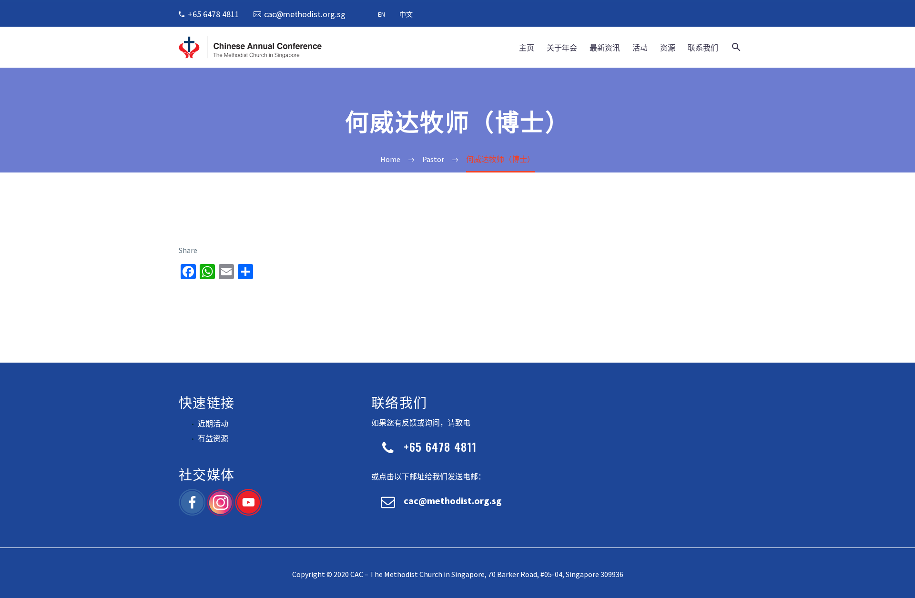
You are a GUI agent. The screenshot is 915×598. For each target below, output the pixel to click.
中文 (406, 14)
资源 (667, 47)
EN (381, 14)
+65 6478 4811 (213, 14)
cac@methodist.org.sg (305, 14)
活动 (640, 47)
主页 (526, 47)
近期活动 (213, 423)
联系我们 (703, 47)
